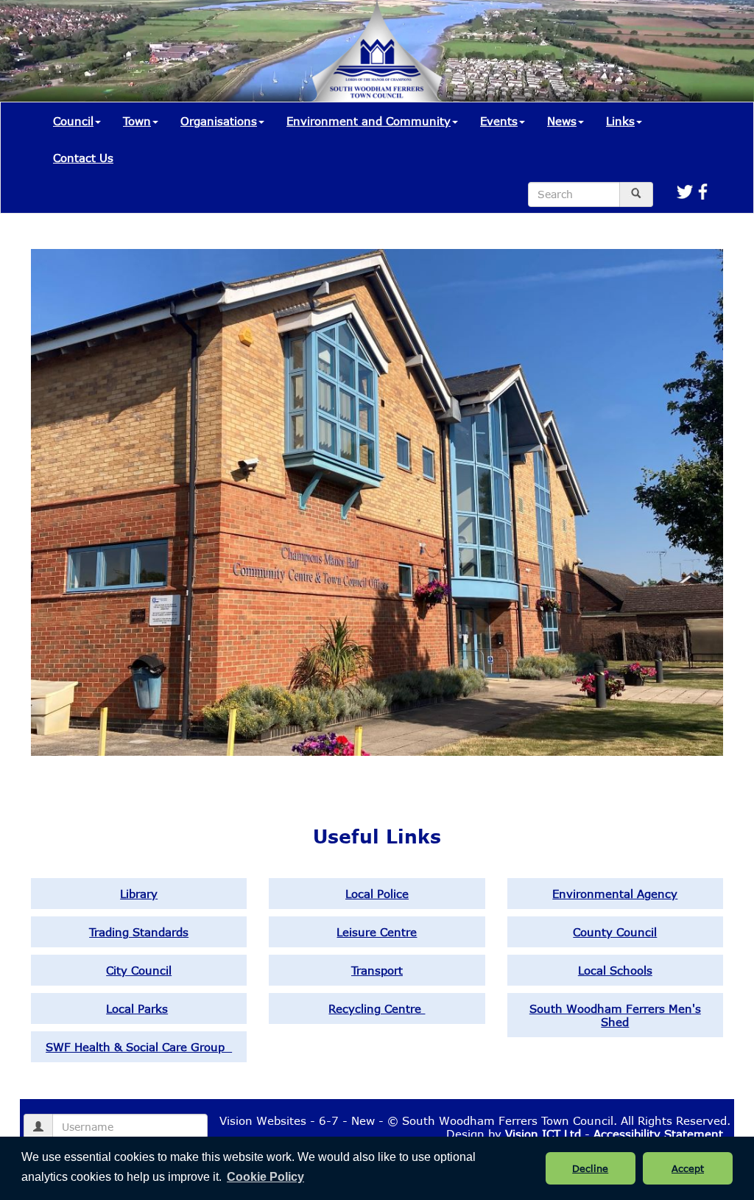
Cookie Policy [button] (265, 1177)
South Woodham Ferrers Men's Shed (615, 1015)
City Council (139, 970)
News (562, 120)
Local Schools (615, 970)
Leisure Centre (377, 931)
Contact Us (83, 157)
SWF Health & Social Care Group (139, 1046)
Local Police (377, 893)
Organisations (218, 120)
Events (499, 120)
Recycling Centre (376, 1008)
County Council (615, 931)
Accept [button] (688, 1168)
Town (137, 120)
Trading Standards (138, 931)
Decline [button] (590, 1168)
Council (73, 120)
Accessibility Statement (658, 1133)
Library (139, 893)
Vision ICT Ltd (543, 1133)
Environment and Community (368, 120)
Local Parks (137, 1008)
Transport (377, 970)
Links (620, 120)
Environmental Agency (614, 893)
